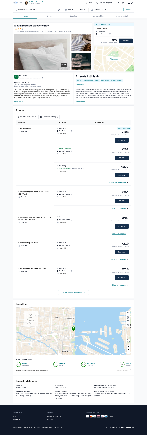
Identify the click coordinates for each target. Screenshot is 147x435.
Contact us (16, 419)
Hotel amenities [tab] (98, 16)
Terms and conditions (31, 427)
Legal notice (58, 427)
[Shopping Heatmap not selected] (128, 321)
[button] (35, 3)
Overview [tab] (25, 16)
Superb (24, 363)
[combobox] (37, 10)
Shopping (31, 320)
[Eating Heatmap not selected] (128, 317)
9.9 (18, 364)
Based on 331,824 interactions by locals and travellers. (32, 370)
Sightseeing (32, 315)
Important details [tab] (122, 16)
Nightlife (31, 323)
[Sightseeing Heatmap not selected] (128, 325)
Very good (91, 363)
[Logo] (17, 2)
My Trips (121, 2)
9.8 (122, 364)
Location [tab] (73, 16)
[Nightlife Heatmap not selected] (128, 313)
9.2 (83, 364)
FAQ (14, 416)
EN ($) (90, 2)
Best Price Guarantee (54, 416)
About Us (50, 419)
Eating (30, 317)
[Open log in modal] (130, 3)
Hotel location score (24, 359)
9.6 (55, 364)
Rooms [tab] (49, 16)
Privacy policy (17, 427)
